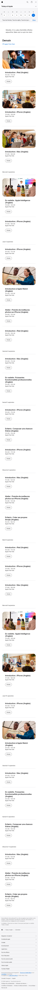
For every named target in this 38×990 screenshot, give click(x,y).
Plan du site (4, 987)
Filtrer (34, 20)
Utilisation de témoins (21, 983)
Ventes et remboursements (20, 985)
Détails (9, 81)
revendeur (4, 974)
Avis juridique (32, 985)
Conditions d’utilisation (6, 985)
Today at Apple (7, 6)
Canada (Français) (6, 978)
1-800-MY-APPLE (13, 975)
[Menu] (36, 2)
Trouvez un (25, 972)
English (14, 978)
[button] (27, 2)
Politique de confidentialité (7, 983)
